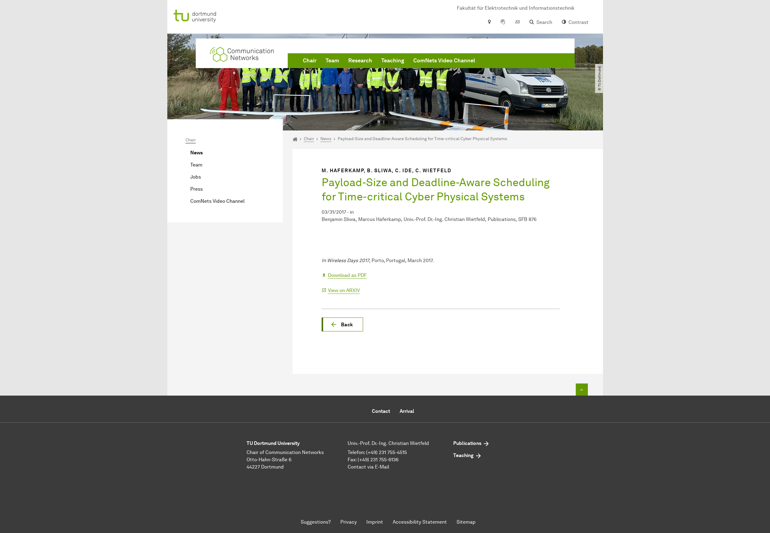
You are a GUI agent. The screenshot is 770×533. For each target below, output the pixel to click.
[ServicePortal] (503, 22)
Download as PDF (347, 275)
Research (360, 60)
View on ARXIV (344, 290)
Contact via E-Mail (368, 467)
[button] (342, 324)
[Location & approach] (489, 22)
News (196, 153)
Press (196, 189)
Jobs (195, 177)
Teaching (392, 60)
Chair (309, 60)
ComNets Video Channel (444, 60)
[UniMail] (517, 22)
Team (332, 60)
